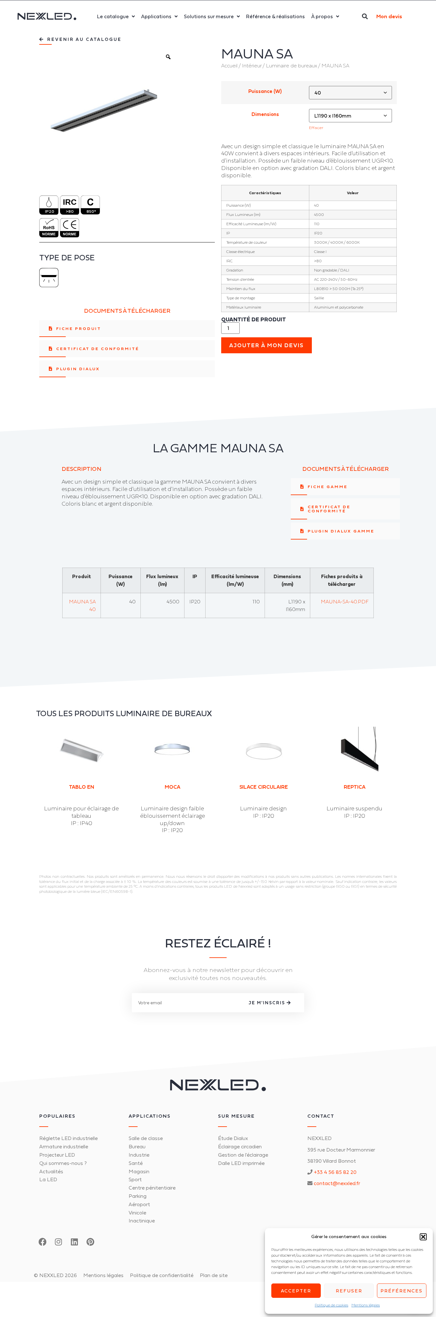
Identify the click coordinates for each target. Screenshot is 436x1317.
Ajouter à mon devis (266, 345)
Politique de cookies (331, 1305)
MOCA (172, 787)
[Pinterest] (90, 1242)
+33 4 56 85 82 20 (335, 1172)
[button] (423, 1237)
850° (91, 211)
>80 (70, 211)
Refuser (349, 1290)
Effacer (316, 127)
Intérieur (251, 66)
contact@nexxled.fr (337, 1183)
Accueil (229, 66)
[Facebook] (42, 1242)
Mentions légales (365, 1305)
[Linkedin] (74, 1242)
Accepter (296, 1290)
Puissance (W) (265, 91)
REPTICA (354, 787)
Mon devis (389, 16)
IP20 (49, 211)
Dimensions (265, 114)
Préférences (401, 1290)
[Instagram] (58, 1242)
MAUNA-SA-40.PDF (345, 601)
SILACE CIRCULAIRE (263, 787)
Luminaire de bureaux (291, 66)
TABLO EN (81, 787)
